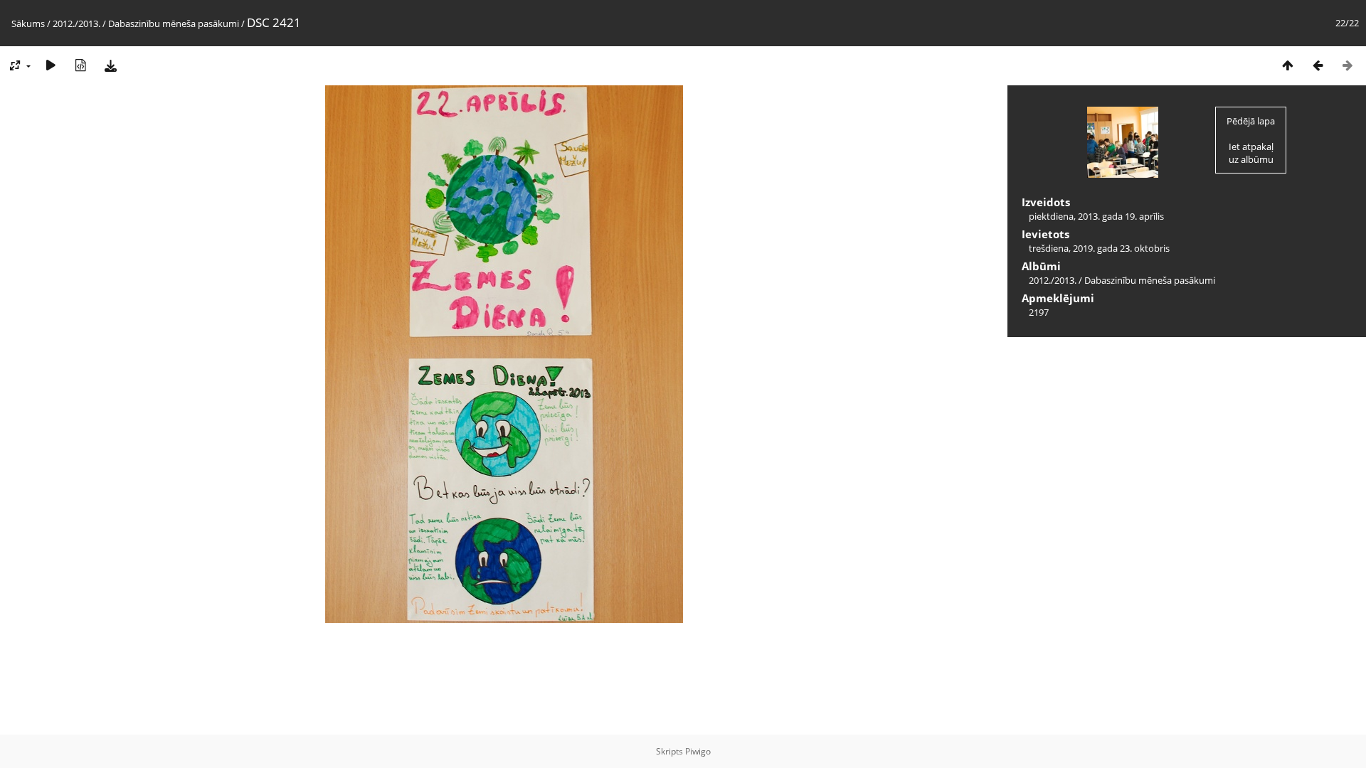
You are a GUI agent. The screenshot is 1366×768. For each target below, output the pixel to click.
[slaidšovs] (50, 65)
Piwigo (698, 751)
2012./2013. (76, 23)
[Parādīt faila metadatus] (80, 65)
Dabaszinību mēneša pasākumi (173, 23)
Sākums (28, 23)
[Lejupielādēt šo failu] (110, 65)
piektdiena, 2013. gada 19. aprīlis (1096, 216)
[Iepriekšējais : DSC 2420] (1318, 65)
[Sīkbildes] (1288, 65)
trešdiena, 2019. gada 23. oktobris (1099, 248)
